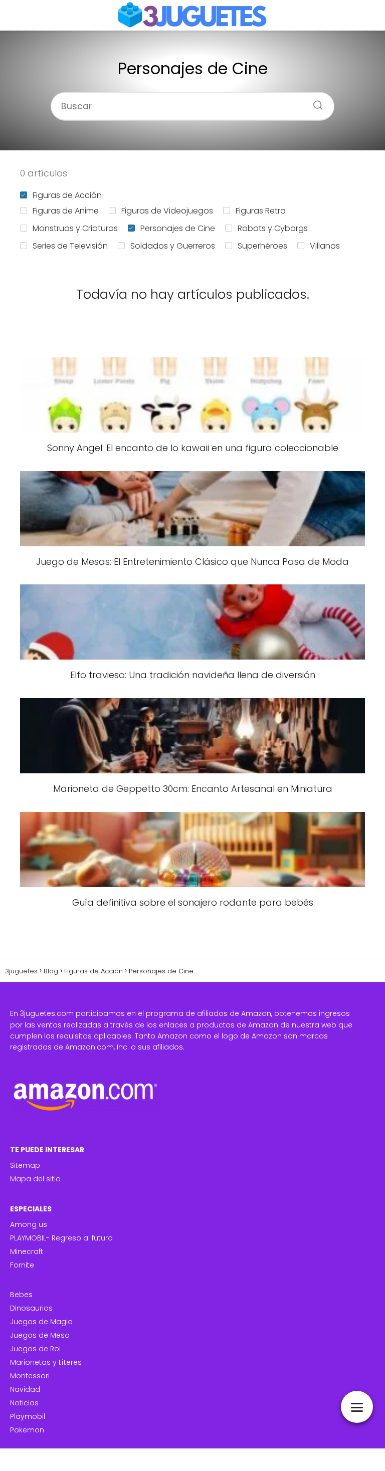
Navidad (25, 1389)
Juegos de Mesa (40, 1335)
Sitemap (25, 1165)
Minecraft (26, 1251)
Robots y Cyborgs (273, 228)
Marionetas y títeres (46, 1362)
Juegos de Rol (35, 1349)
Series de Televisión (70, 246)
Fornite (22, 1265)
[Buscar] (314, 102)
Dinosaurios (31, 1308)
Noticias (24, 1403)
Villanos (325, 246)
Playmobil (27, 1416)
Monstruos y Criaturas (75, 228)
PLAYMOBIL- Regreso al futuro (61, 1238)
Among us (28, 1224)
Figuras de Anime (66, 211)
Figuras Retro (261, 211)
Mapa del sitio (35, 1179)
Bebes (21, 1295)
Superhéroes (262, 246)
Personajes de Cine (177, 228)
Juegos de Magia (41, 1322)
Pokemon (27, 1430)
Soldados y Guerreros (172, 246)
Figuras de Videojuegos (167, 211)
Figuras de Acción (67, 195)
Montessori (30, 1376)
